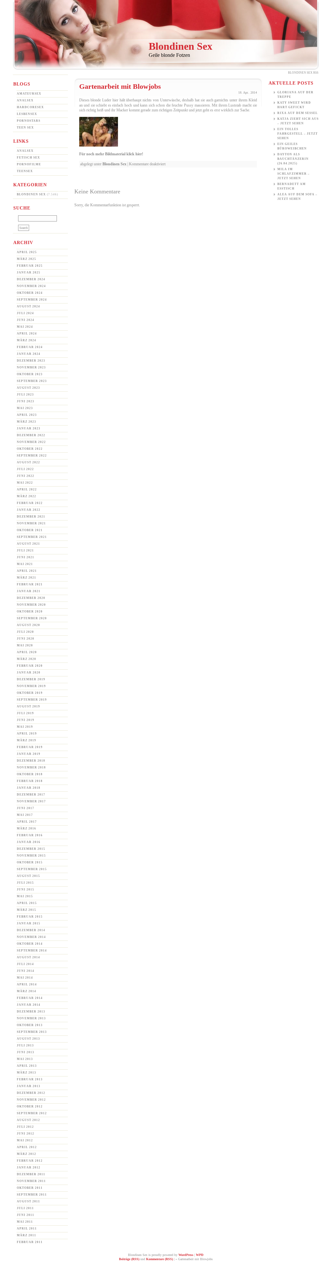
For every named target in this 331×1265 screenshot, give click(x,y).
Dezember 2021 (31, 516)
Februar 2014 (30, 998)
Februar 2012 (30, 1160)
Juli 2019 (25, 713)
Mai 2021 (25, 564)
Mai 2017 (25, 815)
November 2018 (31, 767)
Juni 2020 (25, 638)
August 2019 (28, 706)
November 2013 (31, 1018)
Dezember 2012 (31, 1093)
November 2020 (31, 604)
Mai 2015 (25, 896)
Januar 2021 (28, 591)
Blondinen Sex (180, 46)
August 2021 (28, 543)
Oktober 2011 (30, 1187)
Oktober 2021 (30, 530)
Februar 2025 (30, 265)
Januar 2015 (28, 923)
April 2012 (27, 1147)
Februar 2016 (30, 835)
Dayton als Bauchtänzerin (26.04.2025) (293, 159)
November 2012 (31, 1099)
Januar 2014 (28, 1004)
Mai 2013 (25, 1059)
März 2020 (26, 659)
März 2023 (26, 421)
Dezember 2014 (31, 930)
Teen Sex (25, 127)
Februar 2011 (30, 1242)
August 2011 (28, 1201)
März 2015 (26, 909)
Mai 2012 (25, 1140)
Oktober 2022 (30, 448)
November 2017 (31, 801)
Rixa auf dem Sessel (297, 113)
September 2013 (32, 1032)
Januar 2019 (28, 754)
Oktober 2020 (30, 611)
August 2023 (28, 387)
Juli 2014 (25, 964)
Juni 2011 (25, 1215)
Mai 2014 (25, 977)
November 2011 (31, 1181)
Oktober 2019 (30, 692)
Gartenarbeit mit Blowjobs (120, 86)
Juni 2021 (25, 557)
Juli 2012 (25, 1126)
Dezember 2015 (31, 848)
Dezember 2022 (31, 435)
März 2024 (26, 340)
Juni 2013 (25, 1052)
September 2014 (32, 950)
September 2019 (32, 699)
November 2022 (31, 442)
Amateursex (29, 93)
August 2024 (28, 306)
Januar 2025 (28, 272)
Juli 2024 (25, 313)
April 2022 (27, 489)
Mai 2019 (25, 726)
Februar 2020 (30, 665)
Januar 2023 (28, 428)
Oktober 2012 (30, 1106)
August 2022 (28, 462)
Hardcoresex (30, 107)
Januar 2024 (28, 353)
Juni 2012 (25, 1133)
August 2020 (28, 625)
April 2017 (27, 821)
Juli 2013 (25, 1045)
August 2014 (28, 957)
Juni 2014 (25, 970)
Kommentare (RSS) (159, 1259)
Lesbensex (27, 114)
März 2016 (26, 828)
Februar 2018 (30, 781)
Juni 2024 (25, 320)
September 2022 (32, 455)
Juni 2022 (25, 476)
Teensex (25, 171)
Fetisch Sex (28, 157)
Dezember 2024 (31, 279)
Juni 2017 (25, 808)
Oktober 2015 (30, 862)
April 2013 (27, 1065)
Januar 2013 (28, 1086)
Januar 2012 (28, 1167)
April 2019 (27, 733)
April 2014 (27, 984)
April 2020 (27, 652)
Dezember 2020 (31, 598)
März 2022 (26, 496)
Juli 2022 (25, 469)
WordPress (185, 1255)
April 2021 (27, 570)
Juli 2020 (25, 631)
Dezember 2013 (31, 1011)
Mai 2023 (25, 408)
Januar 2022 (28, 509)
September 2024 (32, 299)
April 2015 (27, 903)
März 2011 (26, 1235)
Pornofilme (29, 164)
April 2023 (27, 415)
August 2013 (28, 1038)
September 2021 (32, 537)
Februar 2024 (30, 347)
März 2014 (26, 991)
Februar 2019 (30, 747)
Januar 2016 (28, 842)
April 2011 (27, 1228)
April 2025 (27, 252)
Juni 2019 (25, 720)
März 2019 (26, 740)
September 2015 (32, 869)
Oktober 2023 (30, 374)
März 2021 (26, 577)
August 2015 (28, 876)
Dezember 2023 (31, 360)
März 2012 (26, 1154)
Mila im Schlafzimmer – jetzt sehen (293, 174)
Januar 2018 (28, 787)
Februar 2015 (30, 916)
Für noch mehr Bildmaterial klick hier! (111, 154)
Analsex (25, 100)
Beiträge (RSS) (129, 1259)
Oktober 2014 (30, 943)
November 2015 (31, 855)
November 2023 (31, 367)
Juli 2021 (25, 550)
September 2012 (32, 1113)
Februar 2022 (30, 503)
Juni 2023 (25, 401)
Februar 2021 (30, 584)
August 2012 (28, 1120)
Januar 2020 (28, 672)
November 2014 (31, 937)
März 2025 (26, 259)
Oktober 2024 (30, 292)
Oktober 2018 (30, 774)
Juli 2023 (25, 394)
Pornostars (28, 120)
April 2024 (27, 333)
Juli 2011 (25, 1208)
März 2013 (26, 1072)
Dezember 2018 (31, 760)
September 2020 (32, 618)
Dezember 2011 (31, 1174)
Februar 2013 (30, 1079)
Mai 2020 (25, 645)
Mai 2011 (25, 1221)
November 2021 (31, 523)
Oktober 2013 (30, 1025)
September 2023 (32, 381)
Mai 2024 (25, 326)
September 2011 (32, 1194)
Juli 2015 (25, 882)
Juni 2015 (25, 889)
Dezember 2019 (31, 679)
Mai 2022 (25, 482)
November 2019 (31, 686)
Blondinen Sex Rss (303, 72)
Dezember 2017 (31, 794)
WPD (199, 1255)
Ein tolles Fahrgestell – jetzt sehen (297, 134)
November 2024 (31, 286)
